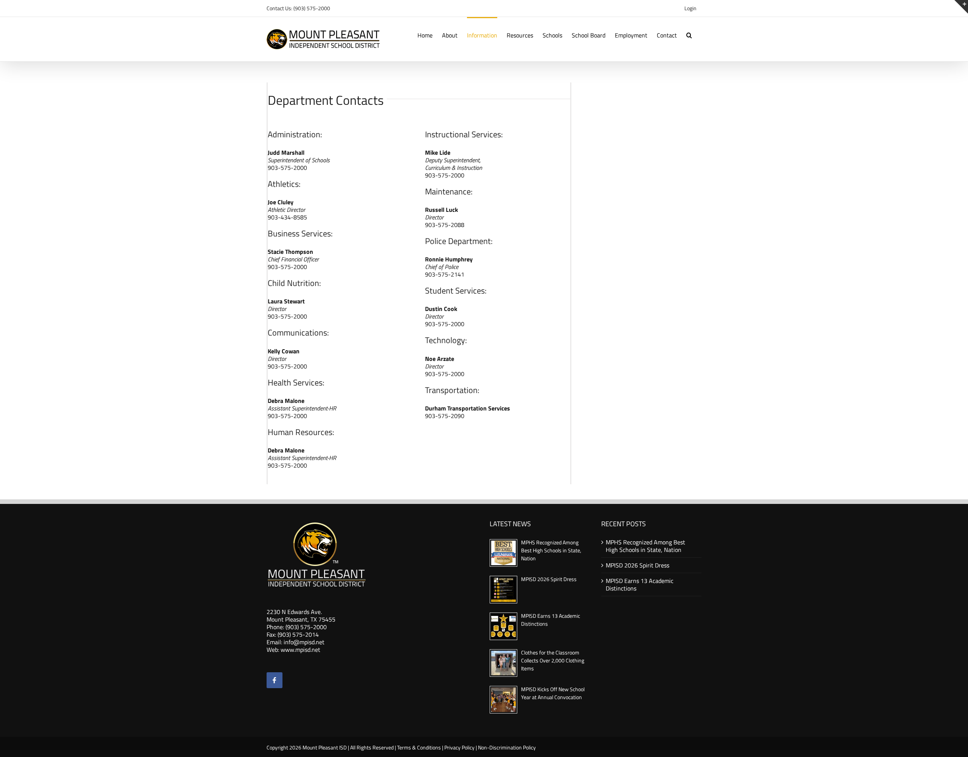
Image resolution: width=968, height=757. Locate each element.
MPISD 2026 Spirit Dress (549, 579)
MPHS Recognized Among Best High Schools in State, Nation (551, 550)
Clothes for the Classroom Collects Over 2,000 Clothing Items (552, 660)
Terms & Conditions (419, 747)
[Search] (689, 34)
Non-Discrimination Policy (507, 747)
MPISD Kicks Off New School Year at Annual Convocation (553, 693)
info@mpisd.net (304, 642)
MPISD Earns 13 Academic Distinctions (639, 584)
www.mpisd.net (300, 649)
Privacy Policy (459, 747)
